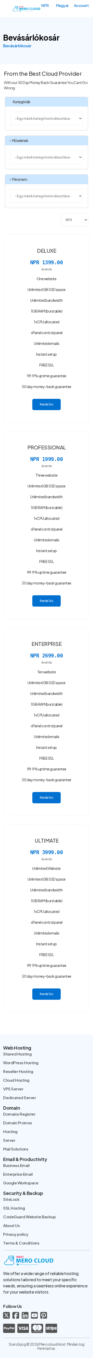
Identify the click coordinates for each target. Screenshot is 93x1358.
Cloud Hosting (16, 1080)
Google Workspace (20, 1182)
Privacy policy (15, 1234)
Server (9, 1140)
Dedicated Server (19, 1097)
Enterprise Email (18, 1174)
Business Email (16, 1165)
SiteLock (11, 1199)
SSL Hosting (14, 1207)
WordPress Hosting (20, 1062)
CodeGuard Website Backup (29, 1216)
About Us (11, 1225)
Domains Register (19, 1113)
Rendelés (46, 404)
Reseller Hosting (18, 1071)
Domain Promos (17, 1122)
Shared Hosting (17, 1053)
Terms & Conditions (21, 1242)
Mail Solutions (15, 1148)
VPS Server (13, 1088)
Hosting (10, 1131)
